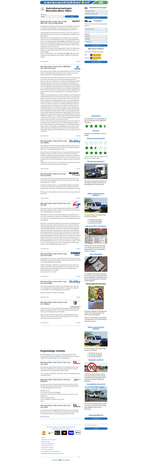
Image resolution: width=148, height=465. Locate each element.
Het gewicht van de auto (95, 219)
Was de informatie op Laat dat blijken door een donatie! (60, 428)
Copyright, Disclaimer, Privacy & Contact (52, 453)
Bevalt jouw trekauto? (96, 161)
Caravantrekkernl (96, 415)
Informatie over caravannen (48, 439)
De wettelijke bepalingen (95, 221)
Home (43, 437)
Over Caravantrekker (47, 449)
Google (101, 156)
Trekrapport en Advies (47, 447)
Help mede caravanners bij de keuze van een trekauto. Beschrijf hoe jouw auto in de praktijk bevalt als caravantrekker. (95, 182)
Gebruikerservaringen (47, 445)
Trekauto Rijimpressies (47, 443)
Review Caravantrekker (96, 138)
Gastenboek (96, 116)
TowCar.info (56, 354)
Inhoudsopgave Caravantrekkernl (51, 451)
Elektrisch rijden (45, 441)
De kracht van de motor (95, 223)
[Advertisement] (60, 337)
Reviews (96, 130)
